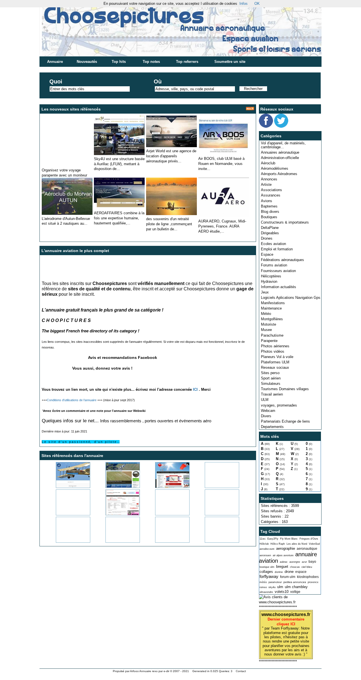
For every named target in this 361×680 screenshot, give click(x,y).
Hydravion (269, 281)
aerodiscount (266, 548)
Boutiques (269, 217)
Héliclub (264, 543)
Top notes (151, 61)
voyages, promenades (279, 405)
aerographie (285, 548)
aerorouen (265, 555)
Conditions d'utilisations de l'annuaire (71, 400)
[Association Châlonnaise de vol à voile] (115, 487)
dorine (279, 571)
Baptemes (269, 206)
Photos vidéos (272, 351)
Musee (266, 330)
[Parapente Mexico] (67, 165)
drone (289, 571)
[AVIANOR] (66, 514)
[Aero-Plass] (165, 541)
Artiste (266, 184)
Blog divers (270, 211)
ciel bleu (306, 566)
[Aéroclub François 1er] (165, 514)
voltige (295, 591)
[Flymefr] (215, 541)
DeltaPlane (270, 228)
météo (263, 582)
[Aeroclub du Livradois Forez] (66, 487)
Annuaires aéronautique (280, 152)
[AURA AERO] (223, 216)
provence (313, 582)
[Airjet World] (171, 146)
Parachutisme (272, 335)
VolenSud (314, 543)
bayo (312, 561)
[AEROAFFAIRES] (119, 208)
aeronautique (307, 548)
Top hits (119, 61)
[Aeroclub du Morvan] (67, 213)
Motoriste (268, 324)
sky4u (272, 587)
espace (301, 571)
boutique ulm (266, 567)
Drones (266, 238)
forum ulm (287, 577)
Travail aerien (272, 394)
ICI (195, 389)
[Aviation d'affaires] (119, 154)
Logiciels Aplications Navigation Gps (290, 297)
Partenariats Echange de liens (285, 421)
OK (257, 3)
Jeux (265, 292)
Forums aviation (274, 265)
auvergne (294, 561)
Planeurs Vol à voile (277, 357)
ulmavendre (266, 592)
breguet (282, 566)
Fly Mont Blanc (289, 538)
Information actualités (278, 287)
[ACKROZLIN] (171, 214)
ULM (264, 400)
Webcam (268, 411)
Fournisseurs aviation (278, 271)
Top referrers (187, 61)
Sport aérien (271, 378)
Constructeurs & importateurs (285, 222)
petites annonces (294, 582)
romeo (263, 587)
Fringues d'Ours (309, 538)
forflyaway (268, 576)
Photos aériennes (275, 346)
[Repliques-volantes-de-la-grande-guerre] (215, 514)
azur (304, 561)
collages (266, 571)
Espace (267, 254)
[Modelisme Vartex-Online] (66, 541)
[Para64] (165, 487)
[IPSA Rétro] (115, 541)
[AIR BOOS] (223, 153)
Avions (266, 201)
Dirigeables (270, 233)
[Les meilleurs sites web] (115, 514)
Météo (266, 314)
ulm (280, 587)
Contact (241, 671)
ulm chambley (296, 587)
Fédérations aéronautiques (282, 260)
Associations (271, 190)
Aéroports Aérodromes (279, 174)
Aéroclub (268, 163)
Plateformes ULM (275, 362)
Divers (266, 416)
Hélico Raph (277, 543)
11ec (262, 538)
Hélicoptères (271, 276)
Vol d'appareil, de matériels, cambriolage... (283, 145)
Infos (243, 3)
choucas (295, 567)
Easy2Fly (272, 538)
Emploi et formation (277, 249)
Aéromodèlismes (274, 168)
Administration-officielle (280, 158)
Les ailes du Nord (297, 543)
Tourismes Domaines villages (285, 389)
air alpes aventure (283, 555)
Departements (272, 427)
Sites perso (270, 373)
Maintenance (271, 308)
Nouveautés (87, 61)
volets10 (282, 592)
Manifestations (273, 303)
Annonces (269, 179)
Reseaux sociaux (275, 367)
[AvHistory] (215, 487)
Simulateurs (270, 383)
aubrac (284, 561)
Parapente (269, 341)
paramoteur (275, 582)
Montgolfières (272, 319)
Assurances (270, 195)
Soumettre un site (229, 61)
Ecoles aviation (273, 244)
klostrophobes (308, 577)
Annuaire (55, 61)
